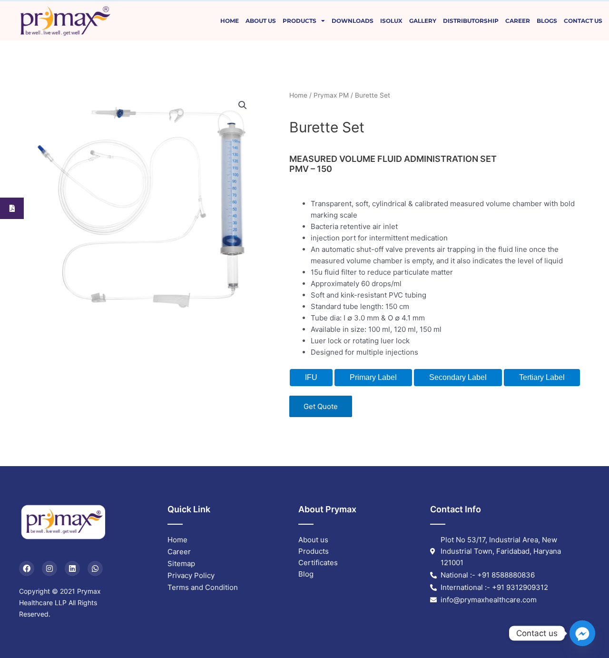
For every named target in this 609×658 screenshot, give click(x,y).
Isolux (391, 20)
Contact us (583, 20)
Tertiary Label (542, 377)
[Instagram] (49, 568)
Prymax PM (331, 95)
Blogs (547, 20)
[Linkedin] (72, 568)
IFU (311, 377)
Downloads (352, 20)
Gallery (422, 20)
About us (261, 20)
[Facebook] (26, 568)
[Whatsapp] (95, 568)
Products (299, 20)
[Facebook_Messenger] (582, 633)
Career (517, 20)
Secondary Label (458, 377)
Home (229, 20)
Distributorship (471, 20)
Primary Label (373, 377)
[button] (242, 105)
